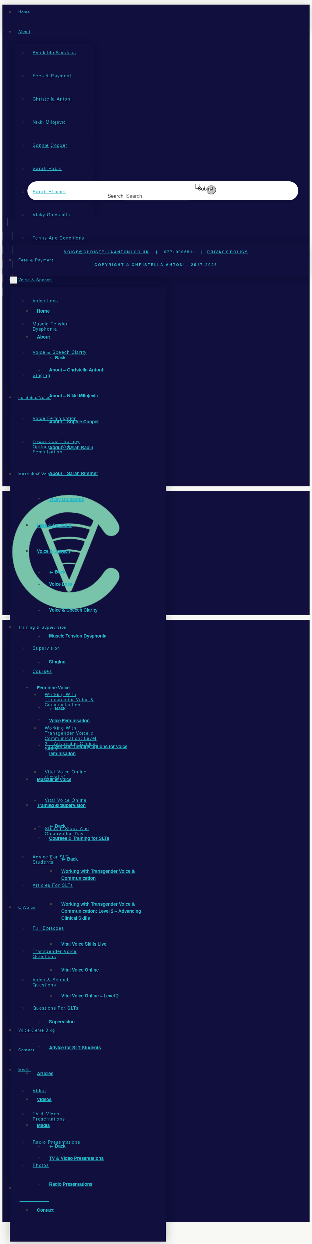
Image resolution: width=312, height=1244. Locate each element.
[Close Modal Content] (13, 280)
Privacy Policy (227, 251)
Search (115, 195)
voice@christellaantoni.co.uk (106, 251)
